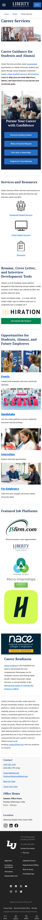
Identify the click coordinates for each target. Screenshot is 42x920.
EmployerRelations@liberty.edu (15, 776)
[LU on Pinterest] (16, 891)
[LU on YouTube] (27, 886)
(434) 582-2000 (28, 844)
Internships (8, 454)
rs (10, 488)
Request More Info (11, 876)
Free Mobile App (28, 874)
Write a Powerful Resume (21, 144)
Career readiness (11, 666)
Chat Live (26, 853)
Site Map (34, 908)
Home (6, 14)
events (3, 74)
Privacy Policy (8, 908)
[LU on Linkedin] (12, 886)
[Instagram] (5, 827)
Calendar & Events (29, 861)
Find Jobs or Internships (21, 152)
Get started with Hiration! (21, 321)
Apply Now (8, 861)
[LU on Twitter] (22, 886)
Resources (21, 255)
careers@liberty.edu (16, 744)
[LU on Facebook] (17, 886)
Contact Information (27, 848)
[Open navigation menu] (4, 5)
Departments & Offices (31, 865)
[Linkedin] (11, 827)
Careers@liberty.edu (11, 773)
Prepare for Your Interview (21, 161)
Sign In (37, 5)
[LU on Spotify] (22, 891)
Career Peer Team (10, 787)
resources (35, 74)
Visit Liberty (9, 872)
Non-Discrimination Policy (22, 908)
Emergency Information (9, 866)
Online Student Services (21, 235)
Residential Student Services (21, 215)
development (32, 64)
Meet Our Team (9, 781)
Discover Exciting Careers (21, 135)
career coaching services (17, 74)
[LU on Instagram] (12, 891)
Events (5, 376)
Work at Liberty (28, 869)
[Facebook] (16, 827)
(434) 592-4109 (9, 765)
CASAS (14, 14)
